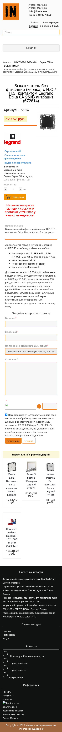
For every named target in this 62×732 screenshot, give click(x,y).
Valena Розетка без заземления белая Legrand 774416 (51, 484)
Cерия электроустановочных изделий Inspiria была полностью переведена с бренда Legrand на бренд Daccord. (28, 590)
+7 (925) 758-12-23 (37, 8)
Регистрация (51, 22)
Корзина (33, 25)
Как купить (8, 695)
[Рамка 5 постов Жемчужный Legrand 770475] (31, 466)
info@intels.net (38, 11)
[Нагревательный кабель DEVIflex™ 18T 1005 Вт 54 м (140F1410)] (11, 521)
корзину (23, 260)
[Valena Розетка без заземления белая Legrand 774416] (50, 466)
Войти (34, 22)
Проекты (7, 691)
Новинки (7, 630)
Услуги (6, 638)
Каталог (31, 48)
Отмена (28, 440)
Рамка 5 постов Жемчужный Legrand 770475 (32, 481)
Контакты (7, 699)
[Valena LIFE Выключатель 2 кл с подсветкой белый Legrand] (11, 466)
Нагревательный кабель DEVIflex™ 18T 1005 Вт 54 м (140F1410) (15, 537)
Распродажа (9, 634)
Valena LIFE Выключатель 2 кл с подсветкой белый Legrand (13, 484)
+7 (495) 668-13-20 (37, 5)
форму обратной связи (32, 263)
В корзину (18, 197)
